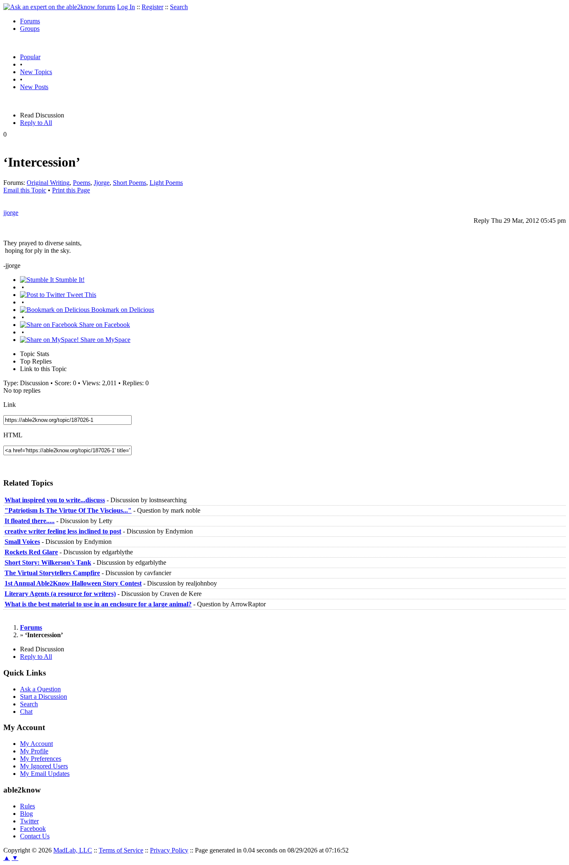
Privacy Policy (169, 850)
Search (179, 6)
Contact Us (35, 836)
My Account (36, 743)
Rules (27, 806)
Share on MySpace (104, 339)
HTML (12, 435)
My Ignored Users (44, 766)
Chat (26, 711)
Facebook (33, 828)
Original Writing (48, 182)
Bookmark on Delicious (122, 309)
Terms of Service (121, 850)
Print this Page (71, 190)
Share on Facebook (103, 324)
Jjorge (102, 182)
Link (9, 404)
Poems (81, 182)
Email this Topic (24, 190)
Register (152, 6)
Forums (30, 21)
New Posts (34, 86)
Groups (30, 28)
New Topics (36, 71)
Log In (126, 6)
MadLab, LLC (72, 850)
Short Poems (129, 182)
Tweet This (80, 294)
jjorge (10, 212)
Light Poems (166, 182)
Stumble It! (69, 279)
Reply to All (36, 122)
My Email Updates (45, 773)
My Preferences (40, 758)
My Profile (34, 751)
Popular (30, 56)
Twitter (29, 821)
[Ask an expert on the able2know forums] (59, 6)
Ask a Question (40, 689)
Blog (26, 813)
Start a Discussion (43, 696)
